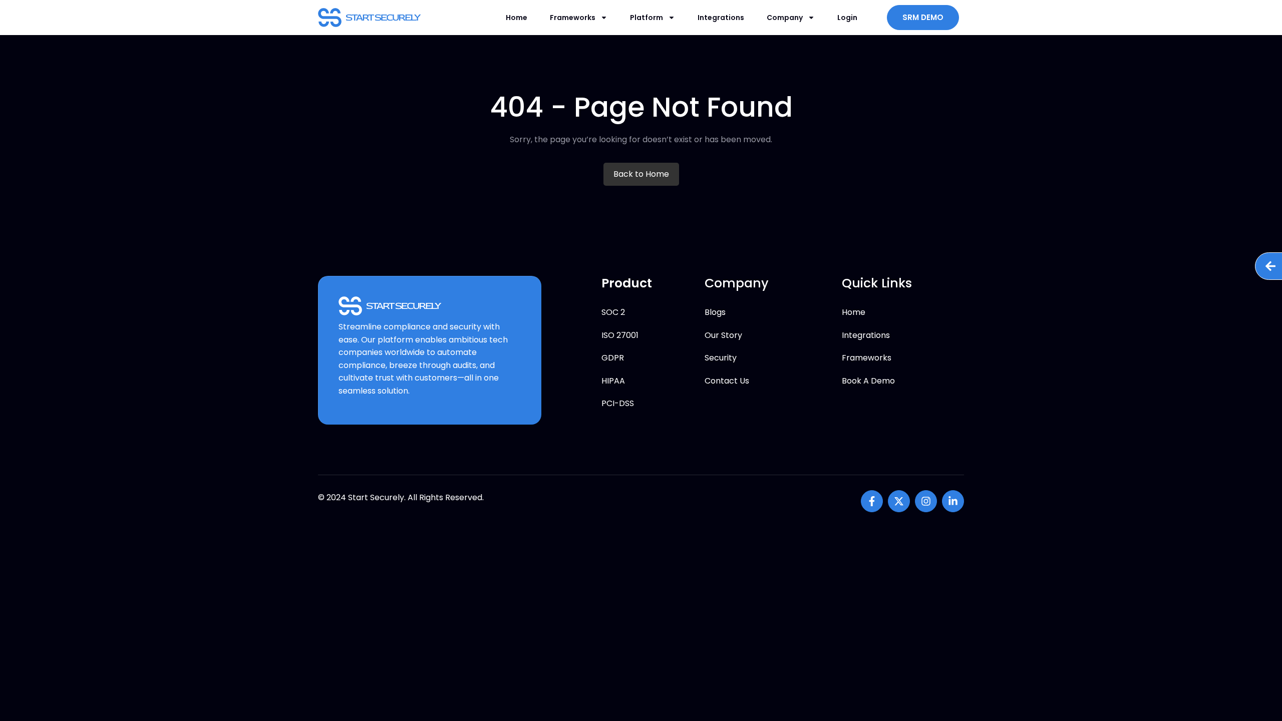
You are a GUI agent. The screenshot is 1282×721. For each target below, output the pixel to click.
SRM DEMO (922, 17)
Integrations (721, 18)
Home (516, 18)
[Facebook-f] (872, 501)
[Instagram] (926, 501)
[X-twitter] (899, 501)
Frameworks (572, 18)
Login (847, 18)
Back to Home (641, 174)
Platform (646, 18)
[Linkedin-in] (953, 501)
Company (785, 18)
